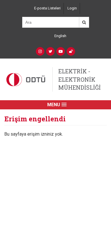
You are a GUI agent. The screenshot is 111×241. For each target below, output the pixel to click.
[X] (50, 51)
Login (72, 8)
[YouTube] (60, 51)
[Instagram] (40, 51)
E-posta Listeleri (47, 8)
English (60, 36)
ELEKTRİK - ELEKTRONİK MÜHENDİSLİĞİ (79, 79)
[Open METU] (71, 51)
